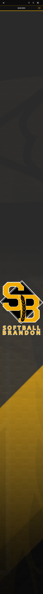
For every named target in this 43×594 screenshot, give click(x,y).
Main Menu (21, 8)
